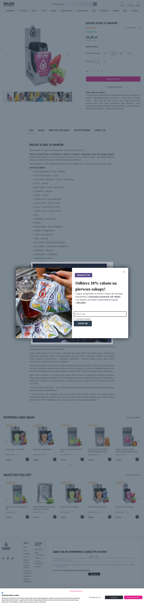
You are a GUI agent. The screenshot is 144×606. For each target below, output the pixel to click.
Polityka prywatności (76, 591)
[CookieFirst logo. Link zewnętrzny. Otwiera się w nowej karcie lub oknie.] (2, 593)
